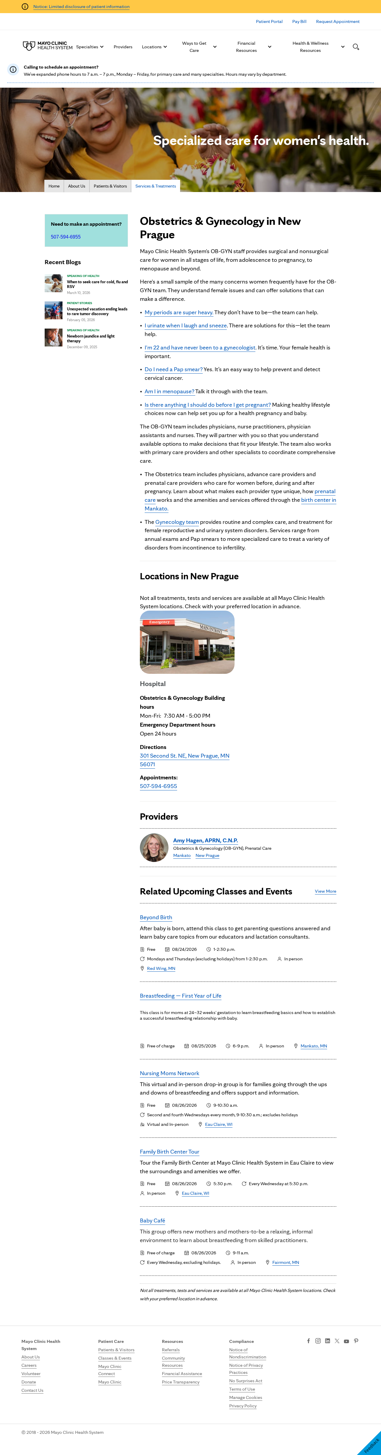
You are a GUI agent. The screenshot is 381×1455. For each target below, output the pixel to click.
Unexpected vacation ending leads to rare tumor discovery (97, 311)
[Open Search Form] (356, 46)
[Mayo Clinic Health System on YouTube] (346, 1341)
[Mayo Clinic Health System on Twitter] (337, 1341)
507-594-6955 (66, 236)
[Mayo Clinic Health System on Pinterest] (356, 1341)
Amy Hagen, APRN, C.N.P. (205, 840)
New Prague (207, 855)
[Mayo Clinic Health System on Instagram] (318, 1341)
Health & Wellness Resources (311, 46)
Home (54, 186)
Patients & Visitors (110, 186)
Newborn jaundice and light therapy (91, 338)
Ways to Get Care (194, 46)
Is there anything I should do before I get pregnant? (208, 404)
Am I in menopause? (170, 391)
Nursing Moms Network (169, 1073)
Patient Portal (269, 21)
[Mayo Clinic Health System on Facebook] (308, 1341)
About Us (76, 186)
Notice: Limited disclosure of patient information (81, 6)
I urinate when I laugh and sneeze (186, 325)
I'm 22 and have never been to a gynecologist (200, 347)
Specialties (87, 46)
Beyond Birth (156, 917)
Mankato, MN (314, 1046)
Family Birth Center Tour (169, 1151)
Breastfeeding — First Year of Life (180, 995)
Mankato (182, 855)
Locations (152, 46)
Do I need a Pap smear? (174, 369)
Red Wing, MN (161, 968)
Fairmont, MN (285, 1262)
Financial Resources (246, 46)
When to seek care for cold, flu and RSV (97, 284)
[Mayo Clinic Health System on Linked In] (327, 1341)
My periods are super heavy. (179, 312)
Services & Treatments (155, 186)
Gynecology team (177, 521)
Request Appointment (338, 21)
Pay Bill (299, 21)
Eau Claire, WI (218, 1124)
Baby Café (152, 1220)
